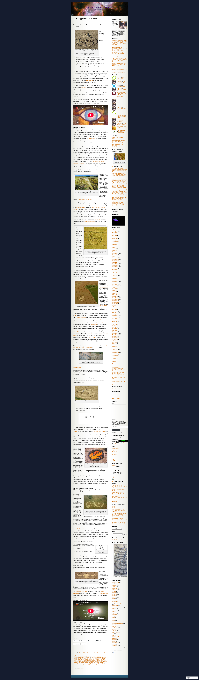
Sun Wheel (98, 663)
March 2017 (114, 262)
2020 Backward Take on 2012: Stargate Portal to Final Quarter (118, 72)
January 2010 (115, 349)
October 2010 (115, 336)
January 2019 (115, 251)
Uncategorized (115, 642)
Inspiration (114, 610)
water (102, 654)
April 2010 (114, 345)
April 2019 (114, 248)
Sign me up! (116, 430)
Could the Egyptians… (121, 130)
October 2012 (115, 300)
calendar (114, 592)
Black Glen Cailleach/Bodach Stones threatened (118, 370)
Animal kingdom (115, 582)
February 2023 (115, 237)
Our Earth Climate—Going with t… (121, 127)
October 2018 (115, 254)
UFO (102, 663)
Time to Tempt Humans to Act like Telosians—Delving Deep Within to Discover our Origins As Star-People (119, 60)
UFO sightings (93, 324)
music (113, 617)
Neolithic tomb (85, 661)
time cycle (83, 87)
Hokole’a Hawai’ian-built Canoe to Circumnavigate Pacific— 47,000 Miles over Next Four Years (119, 56)
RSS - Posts (114, 397)
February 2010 (115, 348)
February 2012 (115, 312)
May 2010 (114, 343)
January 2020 (115, 245)
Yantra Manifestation (121, 92)
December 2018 (115, 253)
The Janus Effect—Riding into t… (121, 89)
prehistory (114, 629)
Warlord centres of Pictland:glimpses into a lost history (119, 497)
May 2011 (114, 325)
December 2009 (115, 351)
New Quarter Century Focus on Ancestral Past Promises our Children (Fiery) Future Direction (119, 186)
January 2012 (115, 314)
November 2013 (115, 283)
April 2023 (114, 235)
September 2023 (115, 232)
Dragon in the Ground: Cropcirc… (122, 78)
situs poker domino (121, 115)
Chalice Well (99, 657)
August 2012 (115, 303)
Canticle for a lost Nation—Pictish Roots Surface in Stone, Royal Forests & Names (119, 64)
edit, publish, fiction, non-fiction (118, 603)
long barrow (84, 660)
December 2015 (115, 266)
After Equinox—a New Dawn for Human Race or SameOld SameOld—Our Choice (119, 198)
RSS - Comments (116, 398)
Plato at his (78, 529)
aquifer (98, 656)
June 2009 (114, 359)
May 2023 (114, 234)
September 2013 (115, 285)
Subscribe (114, 419)
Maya (88, 660)
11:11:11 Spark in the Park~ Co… (121, 109)
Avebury (75, 657)
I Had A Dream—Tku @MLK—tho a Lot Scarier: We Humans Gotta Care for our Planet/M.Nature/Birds (119, 178)
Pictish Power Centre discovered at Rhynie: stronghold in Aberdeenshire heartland (119, 367)
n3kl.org (116, 443)
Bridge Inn (88, 657)
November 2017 (115, 259)
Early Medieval (115, 600)
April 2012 (114, 309)
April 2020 (114, 243)
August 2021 (115, 238)
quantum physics (115, 632)
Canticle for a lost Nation (117, 380)
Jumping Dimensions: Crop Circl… (121, 94)
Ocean (113, 624)
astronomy (114, 588)
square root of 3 (86, 663)
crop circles (83, 652)
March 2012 (114, 311)
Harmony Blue (95, 330)
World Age (80, 666)
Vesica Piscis (92, 138)
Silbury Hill (101, 662)
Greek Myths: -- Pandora (117, 146)
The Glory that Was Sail (117, 485)
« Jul (113, 477)
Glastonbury (76, 456)
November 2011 (115, 317)
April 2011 (114, 327)
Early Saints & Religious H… (121, 82)
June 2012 (114, 306)
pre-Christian (115, 627)
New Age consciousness (117, 623)
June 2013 (114, 288)
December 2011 (115, 315)
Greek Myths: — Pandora (117, 518)
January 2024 (115, 231)
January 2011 (115, 331)
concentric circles (90, 658)
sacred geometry (92, 654)
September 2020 (115, 241)
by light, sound (101, 319)
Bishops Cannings (82, 657)
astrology (114, 586)
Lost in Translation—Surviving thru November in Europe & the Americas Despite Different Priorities (119, 194)
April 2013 (114, 291)
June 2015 (114, 272)
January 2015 (115, 275)
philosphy (86, 654)
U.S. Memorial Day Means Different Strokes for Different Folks (119, 53)
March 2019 (114, 250)
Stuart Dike (97, 219)
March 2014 (114, 278)
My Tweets (114, 465)
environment (115, 605)
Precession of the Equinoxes (93, 89)
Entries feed (114, 451)
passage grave (103, 661)
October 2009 (115, 354)
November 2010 (115, 334)
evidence (96, 215)
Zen (83, 666)
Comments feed (115, 453)
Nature (113, 620)
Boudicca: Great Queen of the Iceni (119, 69)
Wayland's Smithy (87, 664)
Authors (114, 591)
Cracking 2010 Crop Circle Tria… (122, 112)
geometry (114, 608)
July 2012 (114, 305)
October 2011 (115, 318)
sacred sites (96, 662)
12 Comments (82, 668)
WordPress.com (115, 454)
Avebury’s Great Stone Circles (85, 199)
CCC (75, 315)
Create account (115, 448)
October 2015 (115, 268)
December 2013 (115, 281)
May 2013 (114, 290)
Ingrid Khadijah (120, 126)
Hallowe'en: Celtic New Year (118, 142)
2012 (85, 656)
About (113, 507)
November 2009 (115, 352)
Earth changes (115, 601)
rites (113, 633)
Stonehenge (92, 663)
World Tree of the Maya (81, 591)
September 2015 (115, 269)
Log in (113, 450)
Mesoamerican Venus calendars (119, 523)
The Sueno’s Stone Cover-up (118, 490)
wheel (103, 664)
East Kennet (79, 659)
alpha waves (89, 656)
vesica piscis (80, 664)
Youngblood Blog (118, 166)
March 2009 (114, 361)
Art (79, 652)
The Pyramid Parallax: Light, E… (121, 132)
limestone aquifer (80, 207)
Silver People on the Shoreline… (121, 120)
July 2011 (114, 322)
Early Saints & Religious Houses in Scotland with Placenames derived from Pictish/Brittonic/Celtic (119, 49)
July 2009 (114, 358)
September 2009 (115, 355)
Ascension (114, 585)
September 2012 (115, 302)
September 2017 (115, 260)
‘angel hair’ (105, 322)
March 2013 (114, 293)
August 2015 (115, 271)
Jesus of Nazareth (77, 660)
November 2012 (115, 299)
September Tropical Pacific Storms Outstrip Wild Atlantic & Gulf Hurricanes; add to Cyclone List (119, 202)
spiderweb (80, 663)
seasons (114, 638)
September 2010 (115, 337)
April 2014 (114, 277)
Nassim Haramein (77, 661)
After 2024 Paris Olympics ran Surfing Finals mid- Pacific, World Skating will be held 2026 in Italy (119, 174)
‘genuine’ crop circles (81, 317)
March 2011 (114, 328)
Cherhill (79, 658)
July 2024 (114, 229)
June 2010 (114, 342)
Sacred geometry (77, 367)
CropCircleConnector (89, 221)
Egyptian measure (88, 659)
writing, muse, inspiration (117, 647)
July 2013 (114, 287)
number (90, 661)
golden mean (89, 80)
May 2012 (114, 308)
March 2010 (114, 346)
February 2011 (115, 330)
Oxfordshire (97, 661)
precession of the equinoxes (80, 662)
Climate (114, 595)
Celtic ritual (114, 594)
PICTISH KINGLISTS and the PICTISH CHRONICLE (118, 373)
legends (103, 652)
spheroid (76, 663)
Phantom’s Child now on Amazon (119, 522)
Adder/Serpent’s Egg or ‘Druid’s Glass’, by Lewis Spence (119, 514)
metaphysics (76, 654)
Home (113, 506)
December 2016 (115, 263)
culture (87, 652)
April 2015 (114, 274)
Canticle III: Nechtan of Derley (118, 381)
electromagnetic (96, 659)
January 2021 (115, 240)
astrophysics (115, 589)
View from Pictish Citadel (120, 364)
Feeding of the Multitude (99, 431)
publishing (114, 630)
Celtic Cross (93, 657)
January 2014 (115, 280)
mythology (82, 654)
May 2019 (114, 247)
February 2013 (115, 294)
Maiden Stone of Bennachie (118, 492)
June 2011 (114, 324)
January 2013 (115, 296)
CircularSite (76, 332)
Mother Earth (103, 660)
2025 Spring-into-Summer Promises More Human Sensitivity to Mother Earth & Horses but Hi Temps (119, 170)
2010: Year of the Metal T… (121, 124)
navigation (114, 621)
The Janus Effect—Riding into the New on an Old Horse (119, 67)
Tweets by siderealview (117, 388)
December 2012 (115, 297)
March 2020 (114, 244)
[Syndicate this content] (112, 166)
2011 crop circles (80, 656)
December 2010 (115, 333)
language (114, 611)
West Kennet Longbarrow (96, 664)
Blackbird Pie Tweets (117, 386)
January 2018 (115, 257)
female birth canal (103, 593)
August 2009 (115, 357)
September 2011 (115, 320)
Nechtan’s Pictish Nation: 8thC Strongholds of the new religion (118, 375)
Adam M (118, 77)
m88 (118, 96)
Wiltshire (76, 666)
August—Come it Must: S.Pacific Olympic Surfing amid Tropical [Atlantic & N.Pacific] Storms (119, 206)
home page (85, 21)
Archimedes (103, 656)
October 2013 (115, 284)
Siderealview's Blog (99, 7)
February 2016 (115, 265)
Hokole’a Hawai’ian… (121, 86)
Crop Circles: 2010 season (118, 509)
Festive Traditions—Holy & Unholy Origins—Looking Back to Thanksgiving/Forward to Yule (119, 190)
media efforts (89, 333)
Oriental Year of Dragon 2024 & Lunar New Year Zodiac (119, 47)
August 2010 (115, 339)
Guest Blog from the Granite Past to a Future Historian (119, 487)
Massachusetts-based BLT (79, 330)
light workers (115, 614)
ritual (113, 635)
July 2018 (114, 256)
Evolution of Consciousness (95, 652)
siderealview (119, 81)
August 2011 (115, 321)
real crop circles (92, 337)
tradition (114, 641)
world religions (115, 645)
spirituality (98, 654)
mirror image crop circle (95, 660)
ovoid (93, 661)
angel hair (95, 656)
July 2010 (114, 340)
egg (83, 659)
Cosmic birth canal (99, 658)
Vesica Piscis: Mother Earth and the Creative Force (88, 25)
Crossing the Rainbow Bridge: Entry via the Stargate (118, 141)
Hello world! (114, 501)
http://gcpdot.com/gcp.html (117, 539)
